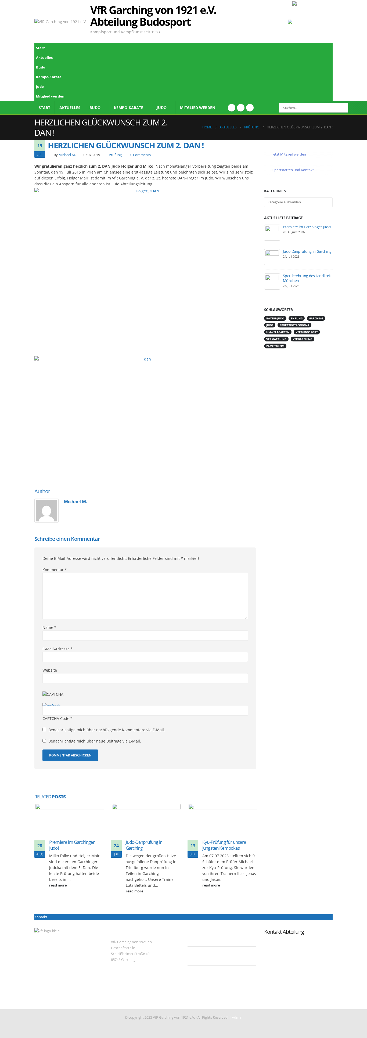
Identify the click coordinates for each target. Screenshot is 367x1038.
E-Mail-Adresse (57, 648)
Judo (40, 86)
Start (40, 48)
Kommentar (54, 569)
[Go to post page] (69, 821)
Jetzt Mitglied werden (289, 154)
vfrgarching (302, 339)
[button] (327, 75)
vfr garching (276, 339)
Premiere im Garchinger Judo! (72, 845)
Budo (40, 67)
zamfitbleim (275, 346)
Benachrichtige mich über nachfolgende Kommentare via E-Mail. (106, 729)
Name (49, 627)
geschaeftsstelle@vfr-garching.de (137, 996)
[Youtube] (240, 107)
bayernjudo (275, 318)
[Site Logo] (312, 21)
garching (316, 318)
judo (269, 325)
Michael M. (67, 155)
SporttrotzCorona (294, 325)
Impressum (201, 941)
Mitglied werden (50, 96)
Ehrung (297, 318)
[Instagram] (250, 107)
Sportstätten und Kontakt (293, 169)
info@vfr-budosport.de (282, 942)
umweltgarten (277, 332)
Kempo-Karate (49, 77)
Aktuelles (44, 57)
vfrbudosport (307, 332)
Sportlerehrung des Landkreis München (307, 278)
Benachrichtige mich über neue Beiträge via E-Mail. (94, 741)
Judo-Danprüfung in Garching (144, 845)
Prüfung (115, 155)
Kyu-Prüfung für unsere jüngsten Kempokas (224, 845)
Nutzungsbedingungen (210, 960)
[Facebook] (231, 107)
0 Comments (140, 155)
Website (49, 670)
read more (58, 885)
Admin (237, 1017)
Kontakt (40, 917)
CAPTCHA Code (55, 718)
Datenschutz (202, 951)
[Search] (340, 107)
